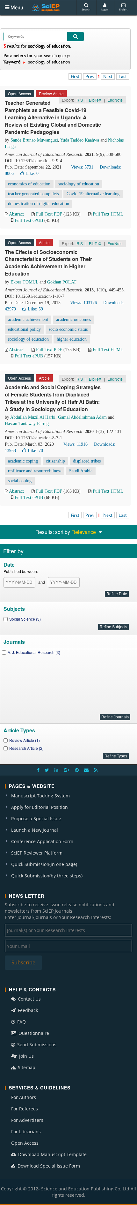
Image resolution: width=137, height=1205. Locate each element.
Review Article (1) (24, 740)
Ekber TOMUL (24, 282)
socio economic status (68, 329)
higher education (72, 339)
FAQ (21, 1022)
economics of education (29, 184)
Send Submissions (36, 1045)
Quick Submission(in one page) (44, 864)
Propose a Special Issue (36, 819)
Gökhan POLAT (61, 282)
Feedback (27, 1010)
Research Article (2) (26, 748)
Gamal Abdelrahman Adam (82, 417)
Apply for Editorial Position (39, 807)
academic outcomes (73, 319)
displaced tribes (87, 461)
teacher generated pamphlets (33, 193)
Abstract (16, 214)
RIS (79, 100)
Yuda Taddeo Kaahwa (79, 140)
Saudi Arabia (80, 471)
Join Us (26, 1056)
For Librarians (26, 1131)
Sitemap (26, 1067)
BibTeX (95, 100)
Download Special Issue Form (48, 1166)
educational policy (24, 329)
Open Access (25, 1143)
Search (86, 9)
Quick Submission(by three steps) (47, 876)
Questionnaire (33, 1033)
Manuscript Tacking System (40, 796)
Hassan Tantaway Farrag (27, 423)
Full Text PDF (49, 214)
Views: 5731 (82, 167)
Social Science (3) (25, 619)
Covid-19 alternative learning (93, 193)
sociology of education (78, 184)
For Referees (24, 1109)
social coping (20, 480)
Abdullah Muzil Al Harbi (32, 417)
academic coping (23, 461)
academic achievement (28, 319)
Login (104, 9)
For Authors (23, 1097)
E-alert (123, 9)
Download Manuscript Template (52, 1154)
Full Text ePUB (29, 220)
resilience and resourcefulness (34, 471)
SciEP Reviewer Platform (36, 853)
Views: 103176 (83, 302)
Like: (32, 173)
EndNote (115, 100)
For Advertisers (27, 1120)
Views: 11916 (75, 444)
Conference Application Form (42, 841)
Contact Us (29, 999)
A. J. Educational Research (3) (34, 652)
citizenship (55, 461)
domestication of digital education (38, 203)
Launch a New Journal (34, 830)
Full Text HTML (108, 214)
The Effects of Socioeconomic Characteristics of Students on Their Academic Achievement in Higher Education (48, 262)
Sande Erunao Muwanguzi (34, 140)
